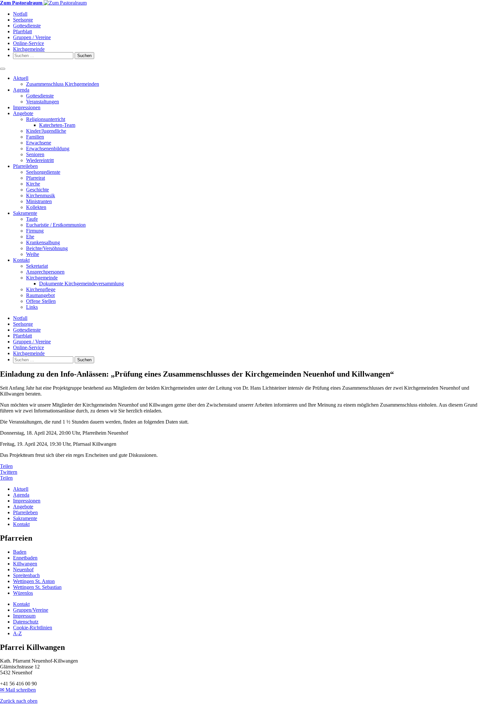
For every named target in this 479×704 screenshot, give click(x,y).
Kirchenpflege (40, 289)
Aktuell (20, 78)
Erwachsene (38, 142)
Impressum (24, 616)
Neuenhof (23, 569)
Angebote (23, 113)
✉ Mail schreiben (18, 690)
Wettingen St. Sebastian (37, 587)
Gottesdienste (27, 25)
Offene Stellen (41, 301)
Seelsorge (23, 19)
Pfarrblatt (22, 31)
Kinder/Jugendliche (46, 131)
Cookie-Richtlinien (32, 627)
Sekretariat (37, 266)
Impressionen (26, 107)
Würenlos (23, 593)
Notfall (20, 14)
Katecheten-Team (57, 125)
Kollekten (36, 207)
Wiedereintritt (40, 160)
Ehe (30, 236)
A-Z (17, 633)
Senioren (35, 154)
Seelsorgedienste (43, 172)
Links (32, 307)
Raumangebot (40, 295)
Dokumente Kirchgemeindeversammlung (81, 283)
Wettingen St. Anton (34, 581)
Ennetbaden (25, 558)
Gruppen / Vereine (32, 37)
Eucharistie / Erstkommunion (56, 225)
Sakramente (25, 213)
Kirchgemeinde (29, 49)
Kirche (33, 184)
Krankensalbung (43, 242)
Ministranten (39, 201)
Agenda (21, 90)
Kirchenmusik (40, 195)
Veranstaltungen (42, 101)
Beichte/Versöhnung (47, 248)
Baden (19, 552)
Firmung (35, 230)
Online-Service (28, 43)
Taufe (32, 219)
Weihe (32, 254)
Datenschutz (25, 621)
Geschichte (37, 189)
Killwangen (25, 563)
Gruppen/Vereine (30, 610)
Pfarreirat (35, 178)
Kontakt (21, 260)
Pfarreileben (25, 166)
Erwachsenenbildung (47, 148)
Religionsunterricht (45, 119)
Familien (35, 137)
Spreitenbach (26, 575)
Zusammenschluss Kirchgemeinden (62, 84)
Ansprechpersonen (45, 272)
